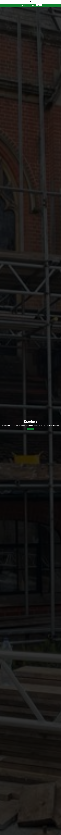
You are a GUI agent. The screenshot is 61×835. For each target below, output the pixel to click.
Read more (30, 429)
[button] (23, 5)
